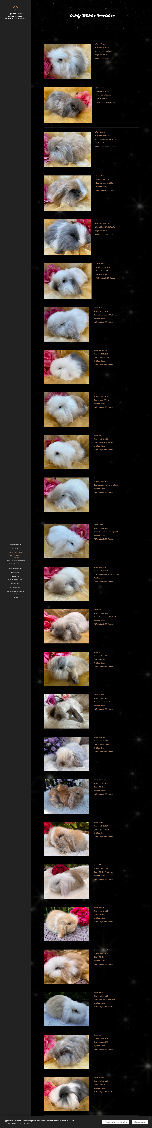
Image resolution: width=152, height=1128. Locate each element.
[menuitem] (15, 545)
